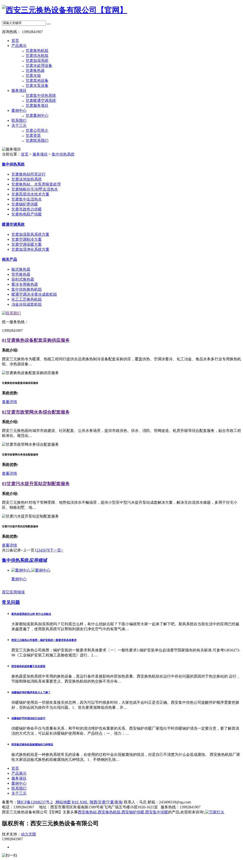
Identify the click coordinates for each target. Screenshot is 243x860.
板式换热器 (20, 269)
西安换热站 (87, 812)
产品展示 (19, 46)
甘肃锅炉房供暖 (24, 204)
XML (84, 802)
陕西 (93, 802)
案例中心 (19, 110)
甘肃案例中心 (37, 115)
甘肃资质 (33, 135)
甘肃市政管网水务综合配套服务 (36, 412)
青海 (118, 802)
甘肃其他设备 (37, 80)
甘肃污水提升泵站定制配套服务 (36, 483)
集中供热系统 (63, 154)
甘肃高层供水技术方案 (30, 194)
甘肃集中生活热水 (26, 199)
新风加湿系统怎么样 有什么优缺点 (31, 613)
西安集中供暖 (156, 812)
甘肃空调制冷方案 (26, 239)
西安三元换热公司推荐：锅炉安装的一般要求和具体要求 (44, 640)
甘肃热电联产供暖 (26, 214)
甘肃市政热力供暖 (26, 209)
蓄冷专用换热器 (24, 284)
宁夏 (110, 802)
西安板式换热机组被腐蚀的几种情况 (32, 744)
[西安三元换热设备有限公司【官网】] (64, 10)
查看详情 (9, 402)
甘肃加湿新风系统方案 (30, 234)
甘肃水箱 (33, 75)
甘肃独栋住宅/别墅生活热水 (34, 189)
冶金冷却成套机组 (26, 304)
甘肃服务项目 (37, 105)
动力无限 (28, 834)
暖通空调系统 (13, 224)
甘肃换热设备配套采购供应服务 (36, 340)
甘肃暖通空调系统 (41, 100)
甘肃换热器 (35, 70)
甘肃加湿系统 (37, 61)
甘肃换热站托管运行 (28, 174)
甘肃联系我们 (37, 140)
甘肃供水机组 (37, 56)
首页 (15, 41)
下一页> (56, 550)
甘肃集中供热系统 (41, 95)
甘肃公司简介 (37, 130)
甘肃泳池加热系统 (26, 179)
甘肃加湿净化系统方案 (30, 249)
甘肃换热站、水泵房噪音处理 (36, 184)
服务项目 (19, 90)
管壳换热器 (20, 274)
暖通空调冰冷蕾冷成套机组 (34, 294)
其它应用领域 (13, 592)
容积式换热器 (22, 279)
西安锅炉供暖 (133, 812)
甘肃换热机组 (37, 51)
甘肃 (102, 802)
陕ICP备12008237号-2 (35, 802)
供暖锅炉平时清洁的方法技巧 (28, 718)
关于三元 (19, 125)
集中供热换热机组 (26, 289)
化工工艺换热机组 (26, 299)
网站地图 (63, 802)
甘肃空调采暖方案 (26, 244)
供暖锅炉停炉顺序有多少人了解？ (31, 692)
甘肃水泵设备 (37, 85)
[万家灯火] (214, 812)
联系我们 (19, 120)
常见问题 (11, 602)
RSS (75, 802)
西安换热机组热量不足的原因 (28, 666)
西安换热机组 (109, 812)
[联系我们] (11, 313)
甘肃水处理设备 (39, 66)
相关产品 (9, 259)
